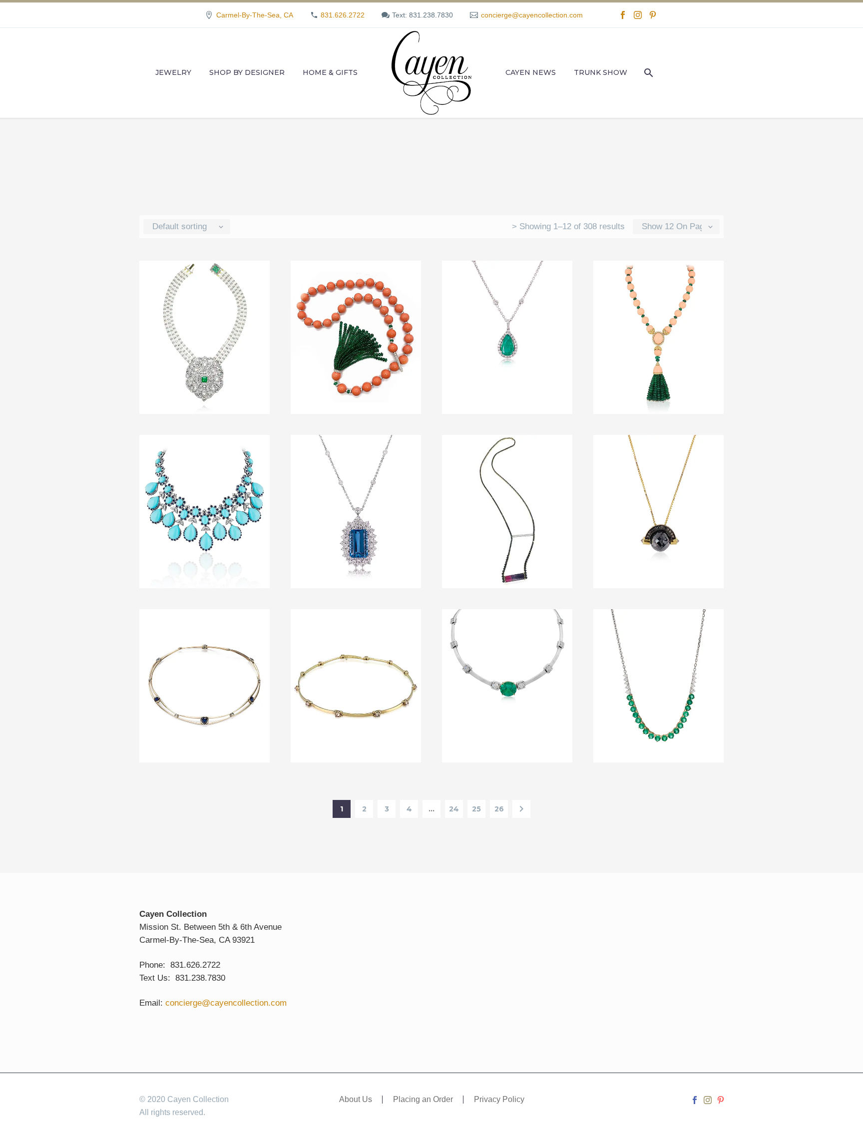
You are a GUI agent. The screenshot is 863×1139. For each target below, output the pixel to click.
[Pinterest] (652, 15)
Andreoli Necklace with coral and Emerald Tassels (658, 292)
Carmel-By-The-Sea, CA (254, 15)
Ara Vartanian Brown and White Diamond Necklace (356, 640)
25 (476, 808)
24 (454, 808)
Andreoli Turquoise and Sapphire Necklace (204, 466)
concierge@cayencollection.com (532, 15)
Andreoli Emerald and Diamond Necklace (507, 286)
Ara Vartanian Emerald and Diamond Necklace (507, 640)
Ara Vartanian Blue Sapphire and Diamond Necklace (204, 640)
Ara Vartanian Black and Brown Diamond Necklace (659, 466)
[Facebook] (622, 15)
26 (499, 808)
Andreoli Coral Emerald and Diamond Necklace (356, 292)
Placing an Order (423, 1100)
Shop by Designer (247, 72)
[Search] (647, 72)
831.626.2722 (343, 15)
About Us (355, 1100)
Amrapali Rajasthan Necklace (204, 286)
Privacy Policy (499, 1100)
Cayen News (530, 72)
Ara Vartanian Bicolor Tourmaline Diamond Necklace (507, 466)
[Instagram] (637, 15)
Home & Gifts (330, 72)
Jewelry (173, 72)
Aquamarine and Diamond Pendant (356, 460)
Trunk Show (600, 72)
